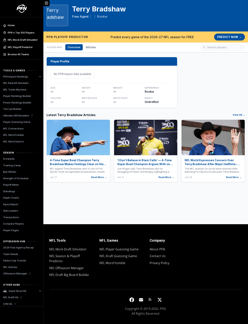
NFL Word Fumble (112, 263)
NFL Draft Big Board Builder (69, 275)
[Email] (141, 299)
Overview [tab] (74, 47)
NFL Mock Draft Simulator (68, 249)
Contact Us (158, 256)
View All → (239, 114)
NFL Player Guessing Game (119, 249)
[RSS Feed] (150, 299)
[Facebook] (131, 299)
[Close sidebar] (46, 3)
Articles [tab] (91, 47)
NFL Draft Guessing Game (118, 256)
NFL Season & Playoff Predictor (64, 258)
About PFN (157, 249)
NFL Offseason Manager (66, 268)
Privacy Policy (159, 263)
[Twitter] (159, 299)
